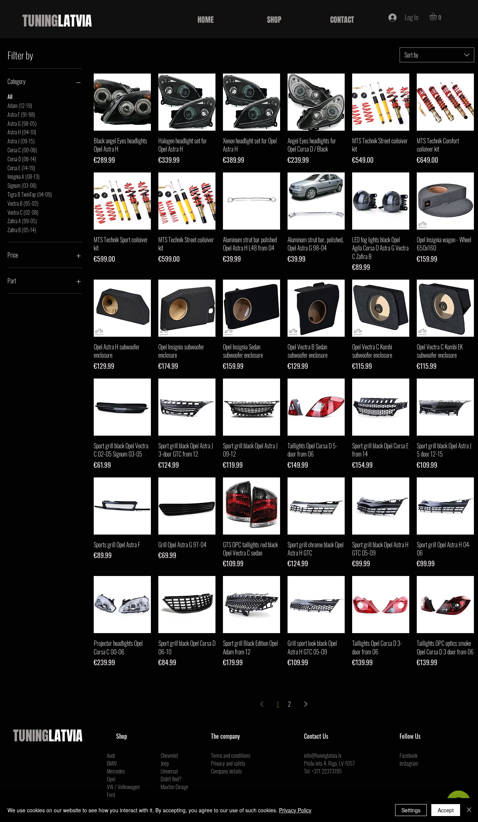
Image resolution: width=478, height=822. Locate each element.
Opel (111, 779)
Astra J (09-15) (21, 141)
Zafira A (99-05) (22, 221)
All (9, 96)
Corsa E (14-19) (21, 168)
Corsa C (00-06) (22, 150)
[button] (437, 16)
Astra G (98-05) (22, 123)
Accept (446, 810)
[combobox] (437, 54)
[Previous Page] (261, 704)
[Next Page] (305, 704)
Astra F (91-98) (21, 114)
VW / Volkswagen (123, 786)
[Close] (469, 810)
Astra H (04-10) (21, 132)
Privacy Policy (295, 810)
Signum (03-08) (22, 185)
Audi (111, 755)
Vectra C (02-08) (22, 212)
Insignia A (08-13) (23, 176)
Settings (410, 810)
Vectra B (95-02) (22, 203)
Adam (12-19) (19, 105)
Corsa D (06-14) (21, 159)
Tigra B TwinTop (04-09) (29, 194)
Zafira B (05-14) (21, 230)
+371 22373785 (327, 771)
